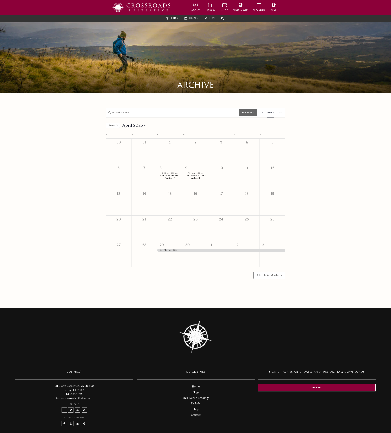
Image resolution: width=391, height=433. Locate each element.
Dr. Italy (196, 403)
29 (162, 245)
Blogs (195, 392)
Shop (196, 409)
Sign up (317, 387)
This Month (113, 125)
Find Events (248, 112)
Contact (196, 414)
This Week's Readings (196, 398)
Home (196, 386)
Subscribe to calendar (268, 275)
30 (187, 245)
